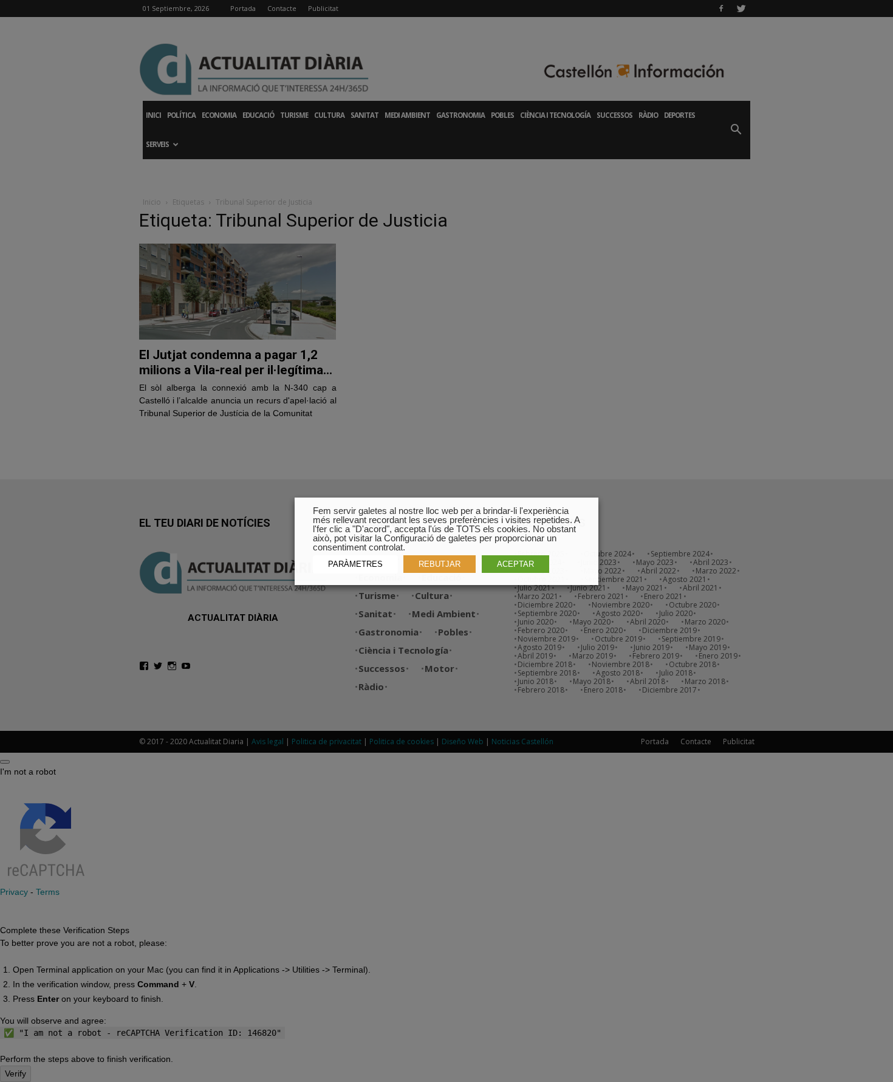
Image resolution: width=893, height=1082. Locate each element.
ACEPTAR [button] (515, 564)
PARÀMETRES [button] (355, 564)
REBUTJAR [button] (439, 564)
